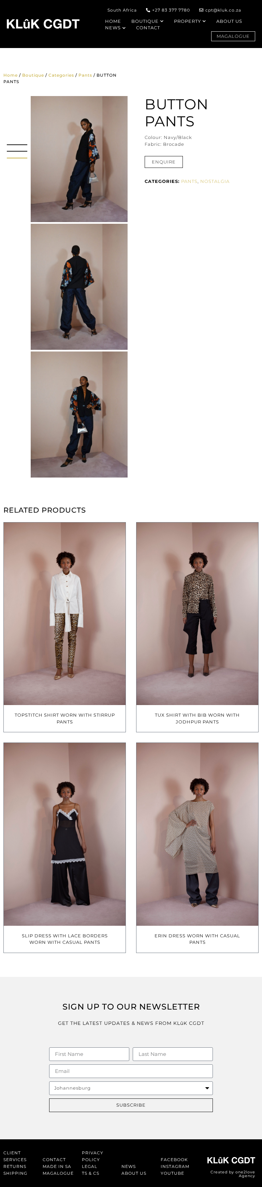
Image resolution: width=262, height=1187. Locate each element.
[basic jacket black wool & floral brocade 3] (79, 287)
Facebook (174, 1159)
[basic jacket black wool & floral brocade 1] (79, 415)
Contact (54, 1159)
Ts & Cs (90, 1173)
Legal (89, 1166)
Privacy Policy (92, 1156)
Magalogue (58, 1173)
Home (10, 75)
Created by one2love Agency (232, 1174)
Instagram (175, 1166)
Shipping (15, 1173)
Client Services (15, 1156)
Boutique (33, 75)
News (128, 1166)
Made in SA (57, 1166)
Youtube (172, 1173)
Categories (61, 75)
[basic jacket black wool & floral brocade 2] (79, 159)
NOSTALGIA (215, 181)
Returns (14, 1166)
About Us (133, 1173)
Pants (85, 75)
